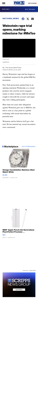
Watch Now (32, 3)
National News (11, 18)
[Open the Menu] (3, 3)
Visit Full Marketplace (28, 146)
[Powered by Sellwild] (32, 270)
